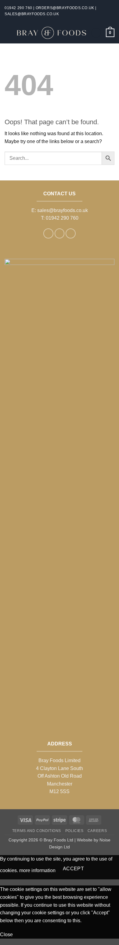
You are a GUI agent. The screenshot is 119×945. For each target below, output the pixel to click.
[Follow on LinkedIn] (71, 233)
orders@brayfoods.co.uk (65, 8)
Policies (74, 831)
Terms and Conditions (36, 831)
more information (37, 870)
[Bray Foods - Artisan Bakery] (51, 33)
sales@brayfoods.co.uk (32, 14)
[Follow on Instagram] (60, 233)
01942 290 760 (18, 8)
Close (6, 934)
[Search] (96, 33)
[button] (8, 32)
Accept (73, 868)
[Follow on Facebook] (48, 233)
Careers (97, 831)
